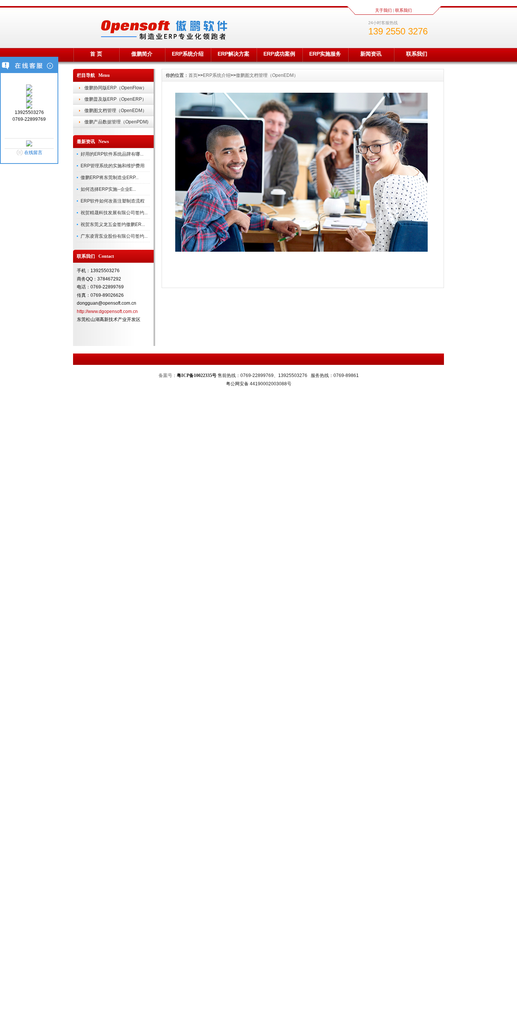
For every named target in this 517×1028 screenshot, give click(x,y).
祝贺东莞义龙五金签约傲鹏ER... (113, 224)
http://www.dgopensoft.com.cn (107, 311)
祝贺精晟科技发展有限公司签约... (114, 212)
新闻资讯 (371, 54)
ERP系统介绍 (188, 54)
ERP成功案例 (279, 54)
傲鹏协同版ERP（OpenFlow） (115, 87)
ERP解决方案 (233, 54)
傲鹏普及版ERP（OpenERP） (115, 99)
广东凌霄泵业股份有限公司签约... (114, 236)
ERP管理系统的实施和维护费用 (113, 165)
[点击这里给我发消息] (29, 89)
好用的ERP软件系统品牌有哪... (112, 154)
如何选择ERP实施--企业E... (108, 189)
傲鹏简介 (142, 54)
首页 (193, 75)
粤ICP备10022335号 (196, 375)
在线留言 (33, 152)
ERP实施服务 (325, 54)
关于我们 (383, 10)
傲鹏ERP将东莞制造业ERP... (110, 177)
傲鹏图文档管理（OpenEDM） (115, 110)
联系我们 (403, 10)
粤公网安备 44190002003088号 (258, 383)
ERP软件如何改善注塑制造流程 (113, 201)
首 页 (96, 54)
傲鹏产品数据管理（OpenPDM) (116, 122)
